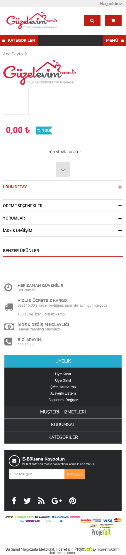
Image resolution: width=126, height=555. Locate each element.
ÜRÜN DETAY (15, 187)
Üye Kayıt (63, 374)
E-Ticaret (100, 549)
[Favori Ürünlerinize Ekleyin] (63, 169)
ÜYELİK (63, 361)
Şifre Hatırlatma (63, 387)
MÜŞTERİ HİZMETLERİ (63, 412)
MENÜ (112, 40)
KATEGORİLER (21, 40)
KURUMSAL (63, 424)
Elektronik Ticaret (53, 549)
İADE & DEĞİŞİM (17, 230)
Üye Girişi (63, 380)
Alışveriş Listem (63, 393)
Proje (83, 549)
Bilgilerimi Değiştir (63, 400)
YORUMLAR (14, 218)
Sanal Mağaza (22, 549)
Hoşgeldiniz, (111, 3)
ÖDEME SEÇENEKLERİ (23, 205)
